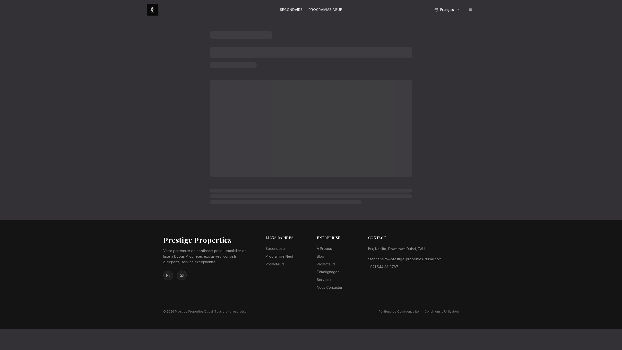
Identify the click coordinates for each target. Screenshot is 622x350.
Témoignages (328, 272)
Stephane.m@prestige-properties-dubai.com (404, 259)
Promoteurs (275, 264)
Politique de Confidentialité (399, 311)
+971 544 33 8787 (383, 267)
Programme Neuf (325, 10)
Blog (320, 256)
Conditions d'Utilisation (442, 311)
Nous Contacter (329, 287)
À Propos (324, 248)
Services (324, 280)
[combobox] (447, 9)
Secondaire (291, 10)
